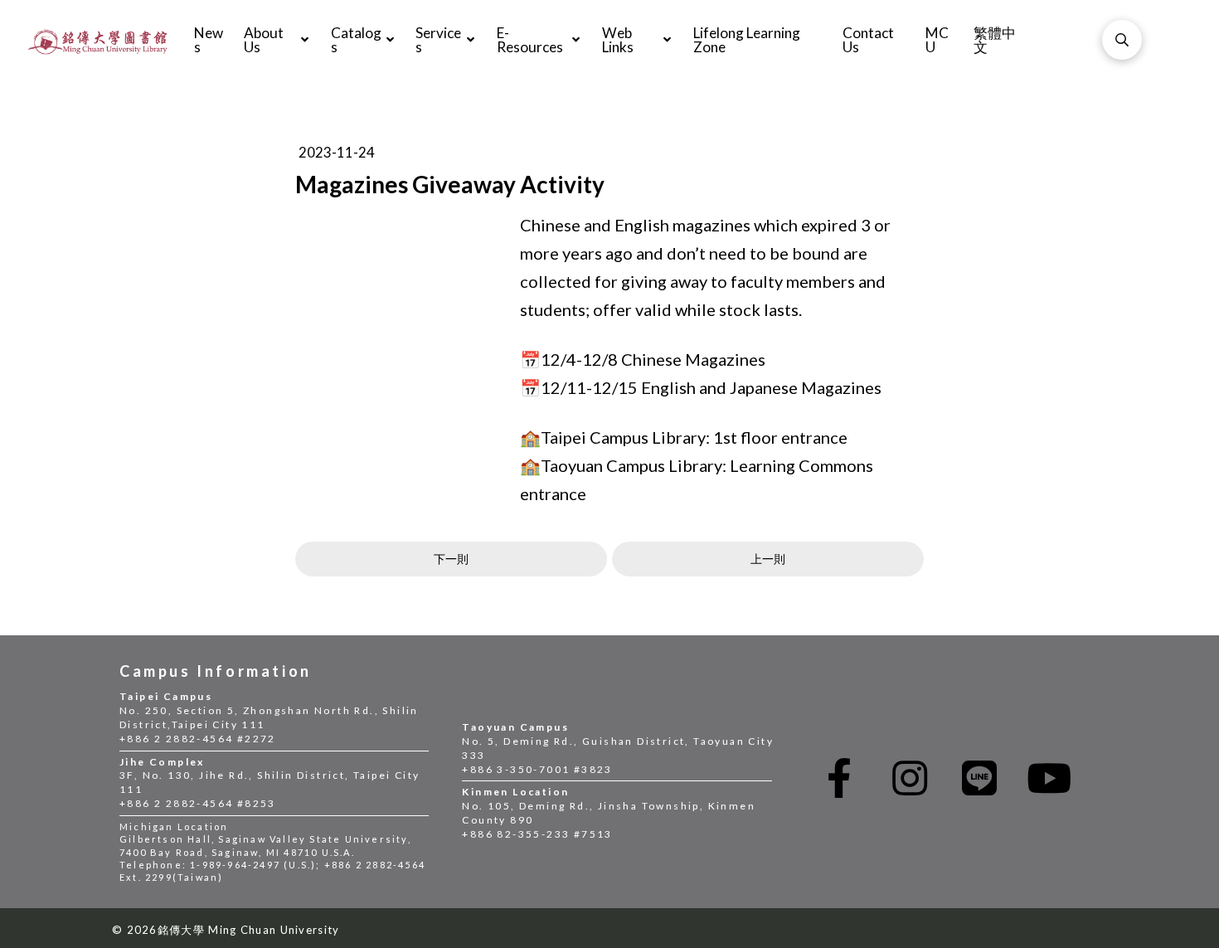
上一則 (767, 559)
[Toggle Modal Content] (1122, 40)
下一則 (451, 559)
